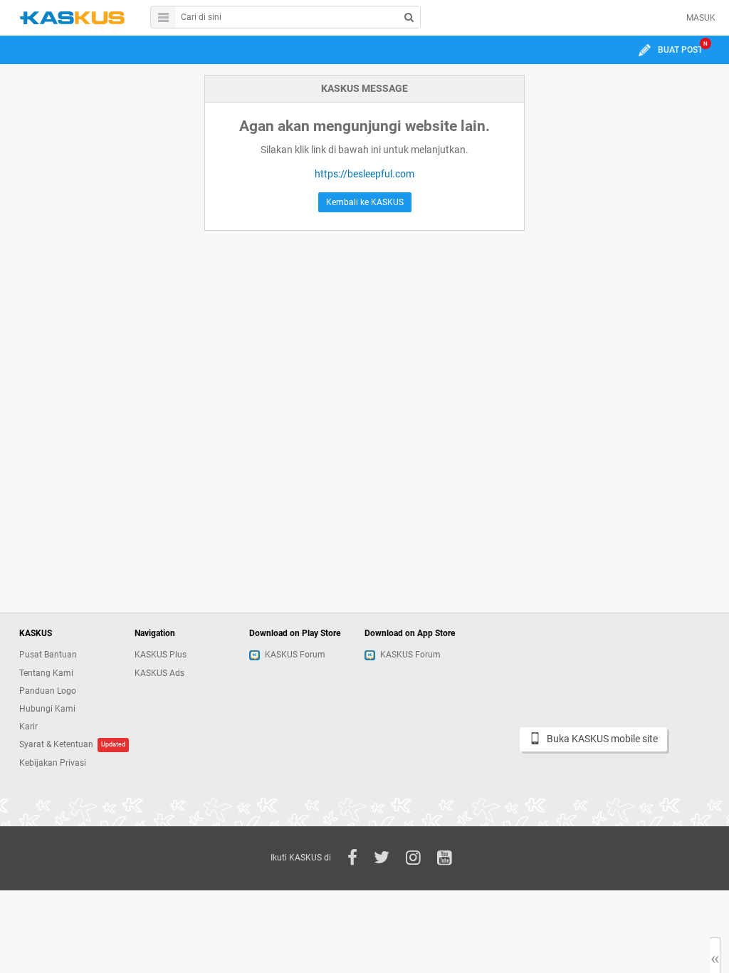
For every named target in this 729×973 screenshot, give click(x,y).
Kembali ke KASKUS (365, 202)
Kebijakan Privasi (52, 763)
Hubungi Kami (47, 709)
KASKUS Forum (295, 655)
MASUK (700, 18)
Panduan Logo (47, 691)
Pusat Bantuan (48, 655)
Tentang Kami (46, 673)
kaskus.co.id (72, 17)
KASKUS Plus (161, 655)
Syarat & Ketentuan (56, 744)
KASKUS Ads (159, 673)
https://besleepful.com (364, 173)
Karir (28, 727)
